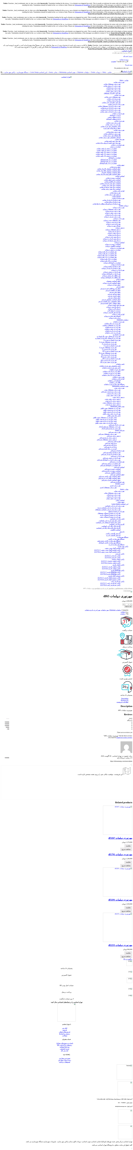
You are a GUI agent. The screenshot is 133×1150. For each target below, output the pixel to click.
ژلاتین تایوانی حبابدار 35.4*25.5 (111, 563)
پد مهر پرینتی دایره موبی (113, 401)
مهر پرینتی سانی (119, 491)
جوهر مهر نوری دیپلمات (116, 369)
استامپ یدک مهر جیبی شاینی (111, 185)
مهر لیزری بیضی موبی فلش (112, 414)
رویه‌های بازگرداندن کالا (64, 1045)
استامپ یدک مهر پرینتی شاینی (111, 189)
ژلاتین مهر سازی (123, 546)
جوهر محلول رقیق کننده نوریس (110, 303)
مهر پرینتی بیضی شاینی (113, 91)
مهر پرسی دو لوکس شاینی (112, 134)
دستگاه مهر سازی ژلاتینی (116, 539)
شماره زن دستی (115, 146)
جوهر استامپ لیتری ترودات (112, 283)
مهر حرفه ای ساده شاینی (112, 202)
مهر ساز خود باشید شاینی (112, 141)
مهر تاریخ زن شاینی (118, 113)
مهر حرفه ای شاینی (118, 198)
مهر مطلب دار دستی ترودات (111, 275)
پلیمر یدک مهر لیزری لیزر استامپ (110, 520)
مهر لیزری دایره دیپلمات (113, 331)
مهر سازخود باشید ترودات (116, 305)
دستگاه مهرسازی (122, 537)
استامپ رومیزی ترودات (113, 244)
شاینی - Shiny (124, 80)
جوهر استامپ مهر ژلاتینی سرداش (110, 476)
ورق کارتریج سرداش (110, 445)
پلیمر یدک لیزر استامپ (117, 519)
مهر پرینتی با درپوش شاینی (112, 86)
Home (130, 588)
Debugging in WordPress (82, 5)
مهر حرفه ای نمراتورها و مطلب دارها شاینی (106, 204)
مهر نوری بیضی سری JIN (108, 362)
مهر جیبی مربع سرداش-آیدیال (111, 428)
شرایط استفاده (64, 1047)
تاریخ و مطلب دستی (114, 117)
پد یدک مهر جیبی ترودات (113, 237)
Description (124, 698)
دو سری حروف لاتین (114, 310)
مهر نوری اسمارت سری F (112, 345)
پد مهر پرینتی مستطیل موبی (112, 402)
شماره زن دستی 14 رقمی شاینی (106, 156)
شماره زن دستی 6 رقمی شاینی (106, 148)
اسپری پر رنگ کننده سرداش (108, 449)
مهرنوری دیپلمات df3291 (120, 900)
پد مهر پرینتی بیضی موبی (113, 399)
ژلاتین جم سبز (119, 554)
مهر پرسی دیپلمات (118, 377)
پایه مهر (121, 531)
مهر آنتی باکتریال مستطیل (112, 93)
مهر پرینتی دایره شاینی (113, 89)
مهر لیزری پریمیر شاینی (113, 124)
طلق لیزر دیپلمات (115, 382)
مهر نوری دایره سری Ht (109, 355)
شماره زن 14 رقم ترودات (108, 259)
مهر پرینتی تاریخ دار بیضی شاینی (110, 111)
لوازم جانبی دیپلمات (118, 379)
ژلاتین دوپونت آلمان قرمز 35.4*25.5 (109, 579)
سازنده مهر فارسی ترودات (112, 312)
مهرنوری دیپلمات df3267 (120, 838)
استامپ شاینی (119, 176)
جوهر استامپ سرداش (117, 474)
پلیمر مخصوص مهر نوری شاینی (110, 126)
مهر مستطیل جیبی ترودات (112, 220)
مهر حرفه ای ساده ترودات (112, 266)
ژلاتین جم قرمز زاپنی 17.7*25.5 (110, 583)
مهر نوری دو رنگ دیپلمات (112, 323)
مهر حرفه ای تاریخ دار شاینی (111, 200)
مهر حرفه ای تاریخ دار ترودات (111, 268)
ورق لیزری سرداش (110, 447)
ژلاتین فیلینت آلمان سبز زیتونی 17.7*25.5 (107, 550)
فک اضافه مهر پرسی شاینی (112, 135)
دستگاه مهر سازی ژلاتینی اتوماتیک (110, 542)
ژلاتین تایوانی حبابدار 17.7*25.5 (111, 561)
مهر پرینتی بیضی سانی (113, 498)
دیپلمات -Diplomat (122, 320)
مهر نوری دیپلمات (118, 321)
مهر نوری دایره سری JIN (109, 360)
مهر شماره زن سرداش (117, 461)
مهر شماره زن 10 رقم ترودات (107, 255)
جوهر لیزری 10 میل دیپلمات (112, 371)
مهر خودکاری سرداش (117, 482)
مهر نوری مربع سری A (109, 344)
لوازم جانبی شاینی (118, 191)
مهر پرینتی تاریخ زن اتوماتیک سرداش (109, 460)
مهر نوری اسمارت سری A (112, 340)
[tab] (64, 698)
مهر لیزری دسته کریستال (116, 511)
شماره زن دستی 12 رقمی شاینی (106, 154)
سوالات (64, 1035)
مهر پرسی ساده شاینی (113, 132)
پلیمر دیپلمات (120, 364)
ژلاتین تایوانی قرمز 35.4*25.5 (111, 568)
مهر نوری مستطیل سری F (108, 347)
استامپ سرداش (119, 467)
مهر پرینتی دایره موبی (114, 393)
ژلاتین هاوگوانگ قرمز (117, 570)
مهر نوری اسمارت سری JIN (111, 358)
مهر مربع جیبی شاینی (114, 99)
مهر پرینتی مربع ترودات (113, 211)
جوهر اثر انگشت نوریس (113, 290)
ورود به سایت (124, 59)
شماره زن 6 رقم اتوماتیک (108, 159)
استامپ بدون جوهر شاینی (112, 180)
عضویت (113, 61)
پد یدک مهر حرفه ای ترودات (112, 240)
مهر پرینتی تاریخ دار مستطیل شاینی (109, 106)
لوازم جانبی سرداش (114, 441)
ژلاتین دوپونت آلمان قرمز (116, 576)
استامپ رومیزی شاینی (113, 178)
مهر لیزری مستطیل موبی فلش (110, 408)
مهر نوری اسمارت (118, 334)
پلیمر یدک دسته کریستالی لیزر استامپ (108, 522)
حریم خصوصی (64, 1049)
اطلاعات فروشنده (122, 702)
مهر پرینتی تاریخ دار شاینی (116, 104)
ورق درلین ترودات (115, 318)
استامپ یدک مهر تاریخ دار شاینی (110, 183)
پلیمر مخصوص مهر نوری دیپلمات (110, 366)
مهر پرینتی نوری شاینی (113, 123)
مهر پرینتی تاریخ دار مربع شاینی (110, 108)
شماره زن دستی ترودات (113, 250)
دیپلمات (123, 612)
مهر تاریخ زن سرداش (117, 456)
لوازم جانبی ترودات (118, 314)
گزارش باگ (64, 1050)
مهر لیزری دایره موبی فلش (112, 412)
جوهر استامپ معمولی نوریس (111, 299)
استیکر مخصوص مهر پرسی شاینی (110, 137)
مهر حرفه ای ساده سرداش (112, 452)
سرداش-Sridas (119, 430)
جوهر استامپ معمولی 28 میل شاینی (109, 169)
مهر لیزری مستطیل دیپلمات (112, 325)
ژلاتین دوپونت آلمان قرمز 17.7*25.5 (109, 577)
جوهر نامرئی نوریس (114, 296)
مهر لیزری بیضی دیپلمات (113, 329)
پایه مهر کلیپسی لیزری (113, 535)
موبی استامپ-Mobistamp (120, 386)
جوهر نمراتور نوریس (114, 294)
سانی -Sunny (124, 489)
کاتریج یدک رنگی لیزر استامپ (111, 526)
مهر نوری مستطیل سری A (108, 342)
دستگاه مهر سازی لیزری (116, 544)
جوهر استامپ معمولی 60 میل (111, 172)
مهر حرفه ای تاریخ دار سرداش (111, 454)
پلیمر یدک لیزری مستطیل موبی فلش (105, 417)
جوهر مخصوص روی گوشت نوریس (109, 301)
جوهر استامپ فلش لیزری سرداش (109, 478)
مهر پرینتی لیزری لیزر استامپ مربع (109, 507)
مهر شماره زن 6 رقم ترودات (107, 251)
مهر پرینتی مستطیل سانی (112, 493)
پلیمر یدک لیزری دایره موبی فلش (106, 421)
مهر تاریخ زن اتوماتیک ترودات (111, 274)
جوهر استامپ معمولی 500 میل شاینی (108, 170)
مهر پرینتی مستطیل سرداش (107, 434)
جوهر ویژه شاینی (115, 167)
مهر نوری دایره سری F (109, 349)
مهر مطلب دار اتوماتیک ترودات (111, 277)
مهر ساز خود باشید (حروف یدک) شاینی (108, 143)
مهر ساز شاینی (119, 139)
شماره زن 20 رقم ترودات (108, 261)
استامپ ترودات (119, 242)
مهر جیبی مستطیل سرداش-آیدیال (110, 426)
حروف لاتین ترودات (114, 309)
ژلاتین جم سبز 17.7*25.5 (113, 555)
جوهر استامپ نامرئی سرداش (111, 480)
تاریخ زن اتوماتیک (115, 115)
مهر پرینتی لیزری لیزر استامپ (114, 506)
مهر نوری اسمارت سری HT (112, 351)
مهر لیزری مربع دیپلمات (113, 327)
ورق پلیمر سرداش (111, 443)
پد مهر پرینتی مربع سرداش (108, 437)
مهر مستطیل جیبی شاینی (112, 97)
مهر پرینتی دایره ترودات (113, 215)
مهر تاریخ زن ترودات (117, 270)
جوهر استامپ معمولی (113, 281)
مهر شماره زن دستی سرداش (111, 463)
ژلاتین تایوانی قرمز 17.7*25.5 (111, 566)
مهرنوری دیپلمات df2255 (120, 945)
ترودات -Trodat (123, 205)
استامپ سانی (120, 500)
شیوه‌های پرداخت (64, 1062)
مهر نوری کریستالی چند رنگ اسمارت (109, 336)
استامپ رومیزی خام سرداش (111, 471)
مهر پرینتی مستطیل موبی (112, 390)
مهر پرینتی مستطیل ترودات (112, 209)
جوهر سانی (120, 502)
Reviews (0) (124, 700)
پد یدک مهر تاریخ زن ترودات (112, 239)
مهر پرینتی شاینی (118, 82)
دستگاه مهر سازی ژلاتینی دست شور (109, 541)
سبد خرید (128, 65)
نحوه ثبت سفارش (64, 1058)
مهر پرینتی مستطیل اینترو (108, 487)
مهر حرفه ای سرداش (117, 450)
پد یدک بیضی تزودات (114, 233)
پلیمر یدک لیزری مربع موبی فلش (106, 419)
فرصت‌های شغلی (64, 1032)
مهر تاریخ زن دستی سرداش (112, 458)
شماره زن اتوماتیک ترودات (112, 263)
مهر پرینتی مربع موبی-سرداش (111, 391)
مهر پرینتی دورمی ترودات (112, 216)
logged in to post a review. (120, 737)
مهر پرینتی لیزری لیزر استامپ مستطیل (108, 509)
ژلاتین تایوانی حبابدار (118, 559)
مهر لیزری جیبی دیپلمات (113, 333)
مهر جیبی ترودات (118, 218)
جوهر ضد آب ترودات (114, 285)
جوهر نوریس (120, 286)
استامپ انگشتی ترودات (113, 246)
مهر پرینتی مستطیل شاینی (112, 84)
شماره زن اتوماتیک (114, 158)
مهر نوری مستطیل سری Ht (108, 353)
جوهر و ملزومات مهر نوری (112, 128)
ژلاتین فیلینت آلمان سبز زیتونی (114, 548)
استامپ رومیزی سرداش (112, 469)
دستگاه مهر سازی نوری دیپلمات (114, 384)
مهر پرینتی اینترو (115, 485)
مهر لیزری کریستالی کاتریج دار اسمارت (108, 338)
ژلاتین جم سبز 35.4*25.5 (113, 557)
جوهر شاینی (120, 165)
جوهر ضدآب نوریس (114, 298)
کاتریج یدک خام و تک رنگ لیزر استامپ (108, 528)
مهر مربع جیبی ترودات (113, 222)
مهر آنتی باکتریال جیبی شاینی (111, 102)
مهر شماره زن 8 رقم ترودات (107, 253)
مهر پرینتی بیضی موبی (113, 395)
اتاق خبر (64, 1028)
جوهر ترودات (120, 279)
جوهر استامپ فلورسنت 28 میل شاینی (108, 174)
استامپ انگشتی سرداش (113, 472)
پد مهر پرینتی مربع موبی (113, 404)
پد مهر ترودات (119, 228)
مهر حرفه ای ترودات (117, 264)
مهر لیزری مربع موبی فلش (112, 410)
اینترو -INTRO (119, 484)
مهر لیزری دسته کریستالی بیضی (110, 517)
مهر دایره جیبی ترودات (113, 224)
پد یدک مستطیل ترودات (113, 229)
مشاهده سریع (126, 849)
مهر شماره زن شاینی (117, 145)
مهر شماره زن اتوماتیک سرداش (110, 465)
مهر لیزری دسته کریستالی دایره (110, 515)
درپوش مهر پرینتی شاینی (113, 194)
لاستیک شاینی (116, 196)
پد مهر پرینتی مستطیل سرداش (107, 439)
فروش (64, 1030)
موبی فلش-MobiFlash (117, 406)
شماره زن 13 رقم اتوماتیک (108, 163)
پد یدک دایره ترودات (114, 235)
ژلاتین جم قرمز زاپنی (117, 581)
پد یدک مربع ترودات (114, 231)
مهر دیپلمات (114, 588)
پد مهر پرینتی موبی (118, 397)
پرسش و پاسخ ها (64, 1034)
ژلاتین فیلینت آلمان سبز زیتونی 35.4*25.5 (107, 552)
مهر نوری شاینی (119, 121)
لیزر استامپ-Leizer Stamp (120, 504)
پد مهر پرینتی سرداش (114, 436)
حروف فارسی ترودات (113, 307)
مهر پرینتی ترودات (118, 207)
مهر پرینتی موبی (119, 388)
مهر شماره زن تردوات (117, 248)
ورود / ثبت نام (127, 56)
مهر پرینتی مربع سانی (114, 495)
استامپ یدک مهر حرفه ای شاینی (110, 187)
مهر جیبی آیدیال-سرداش (116, 425)
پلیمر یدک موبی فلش (114, 415)
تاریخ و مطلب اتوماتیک (113, 119)
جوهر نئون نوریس (115, 292)
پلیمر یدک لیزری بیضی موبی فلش (106, 423)
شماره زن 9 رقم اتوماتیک (108, 161)
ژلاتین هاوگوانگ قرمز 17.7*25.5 (110, 572)
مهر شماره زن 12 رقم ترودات (107, 257)
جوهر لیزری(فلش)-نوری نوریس (110, 288)
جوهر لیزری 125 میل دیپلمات (111, 375)
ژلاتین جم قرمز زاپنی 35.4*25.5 (110, 585)
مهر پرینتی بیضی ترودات (113, 213)
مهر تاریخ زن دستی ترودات (112, 272)
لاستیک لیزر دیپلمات (114, 380)
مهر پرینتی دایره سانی (114, 496)
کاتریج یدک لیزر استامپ (116, 524)
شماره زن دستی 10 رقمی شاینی (106, 152)
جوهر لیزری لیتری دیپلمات (112, 373)
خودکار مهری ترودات (114, 226)
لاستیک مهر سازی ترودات (112, 316)
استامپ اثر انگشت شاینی (112, 181)
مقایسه (128, 846)
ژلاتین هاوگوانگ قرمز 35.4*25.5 (110, 574)
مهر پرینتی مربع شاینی (113, 88)
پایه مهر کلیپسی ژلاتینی (113, 533)
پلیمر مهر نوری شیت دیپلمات (111, 368)
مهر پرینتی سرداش (114, 432)
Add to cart (128, 606)
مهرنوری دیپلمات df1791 (120, 854)
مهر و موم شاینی (115, 193)
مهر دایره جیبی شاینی (114, 100)
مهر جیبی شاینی (119, 95)
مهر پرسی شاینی (119, 130)
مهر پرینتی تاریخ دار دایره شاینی (110, 110)
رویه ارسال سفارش (64, 1060)
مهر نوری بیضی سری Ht (109, 356)
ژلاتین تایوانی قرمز (118, 565)
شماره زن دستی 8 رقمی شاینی (106, 150)
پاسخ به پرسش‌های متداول (64, 1043)
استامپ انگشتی (115, 530)
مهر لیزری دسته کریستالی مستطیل (109, 513)
